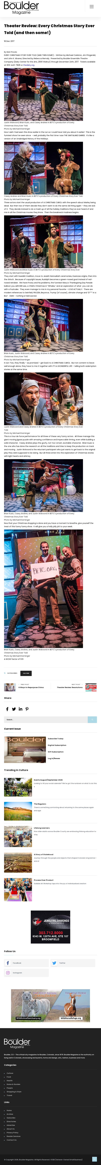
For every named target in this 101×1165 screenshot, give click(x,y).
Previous (2, 927)
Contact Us (11, 1139)
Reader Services (13, 1135)
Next (99, 927)
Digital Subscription (57, 745)
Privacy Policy (12, 1131)
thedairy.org (28, 65)
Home (9, 1109)
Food (9, 1075)
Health (9, 1079)
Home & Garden (13, 1083)
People (10, 1087)
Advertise (11, 1124)
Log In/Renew (54, 758)
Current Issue (12, 728)
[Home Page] (21, 4)
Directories (11, 1120)
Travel (9, 1094)
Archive (10, 1113)
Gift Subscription (56, 752)
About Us (10, 1127)
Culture (26, 673)
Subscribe (11, 1116)
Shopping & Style (14, 1090)
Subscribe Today (55, 738)
